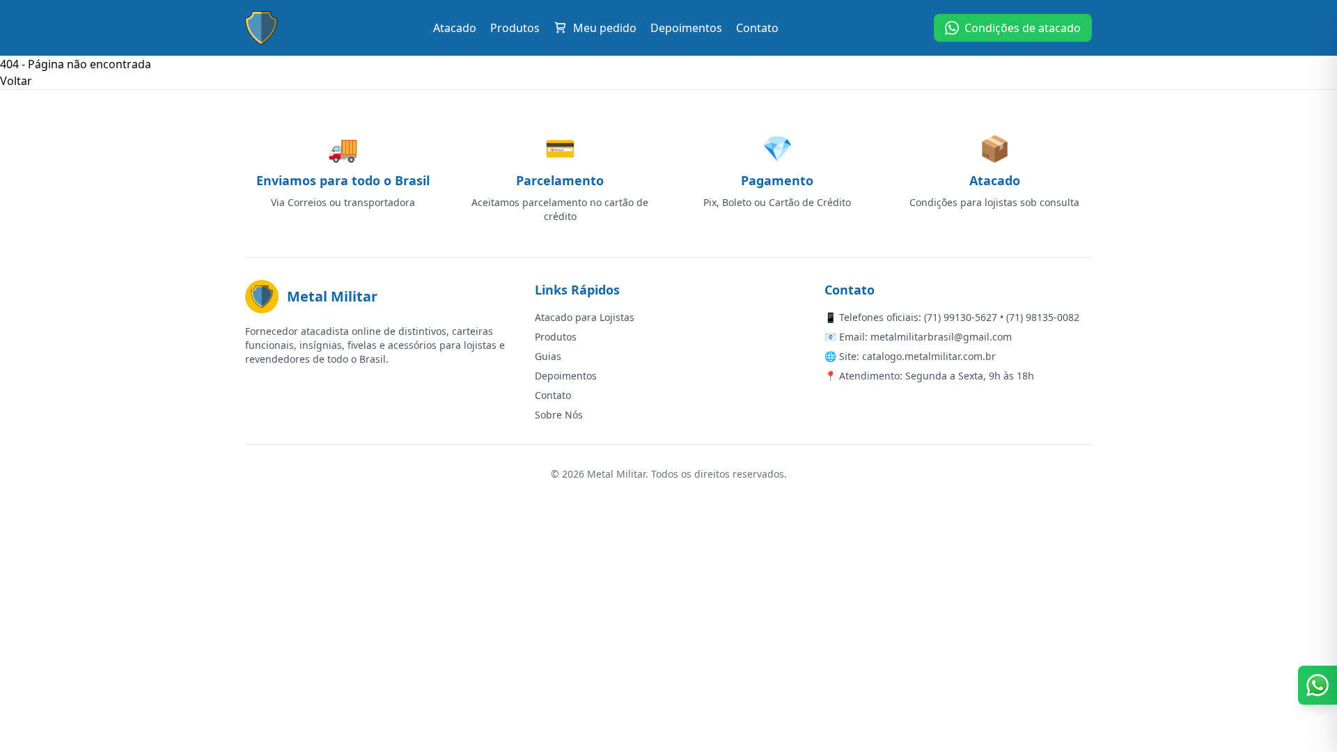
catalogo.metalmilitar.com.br (929, 356)
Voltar (16, 80)
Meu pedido (604, 28)
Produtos (515, 28)
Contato (757, 28)
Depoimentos (686, 28)
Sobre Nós (559, 414)
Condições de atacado (1022, 28)
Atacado (454, 28)
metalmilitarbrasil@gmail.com (941, 336)
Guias (548, 356)
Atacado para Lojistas (584, 317)
